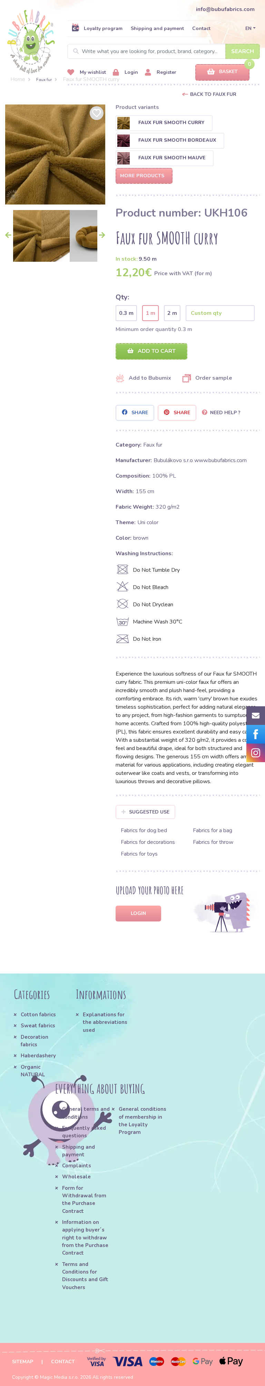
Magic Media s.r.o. (59, 1377)
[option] (55, 154)
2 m (172, 313)
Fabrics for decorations (148, 842)
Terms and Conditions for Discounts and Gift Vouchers (85, 1276)
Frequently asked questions (84, 1132)
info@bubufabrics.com (225, 9)
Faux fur (44, 79)
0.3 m (126, 313)
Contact (201, 28)
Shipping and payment (157, 28)
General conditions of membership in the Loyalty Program (142, 1121)
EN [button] (248, 28)
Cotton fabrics (38, 1014)
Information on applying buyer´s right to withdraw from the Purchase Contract (85, 1237)
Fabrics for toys (139, 854)
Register (165, 72)
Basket (228, 71)
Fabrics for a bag (212, 830)
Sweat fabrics (38, 1025)
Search (242, 51)
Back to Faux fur (213, 94)
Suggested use (149, 812)
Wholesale (76, 1176)
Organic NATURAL (33, 1071)
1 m (150, 313)
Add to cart (156, 351)
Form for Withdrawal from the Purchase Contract (84, 1200)
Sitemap (22, 1361)
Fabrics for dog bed (144, 830)
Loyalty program (103, 28)
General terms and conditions (86, 1113)
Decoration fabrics (34, 1041)
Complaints (76, 1165)
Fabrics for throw (213, 842)
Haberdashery (38, 1055)
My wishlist (92, 72)
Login (130, 72)
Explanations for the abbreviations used (105, 1022)
